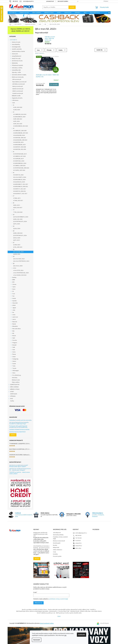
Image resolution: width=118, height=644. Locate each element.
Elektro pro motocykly (18, 77)
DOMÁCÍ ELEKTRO (14, 384)
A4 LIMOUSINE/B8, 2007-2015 (20, 133)
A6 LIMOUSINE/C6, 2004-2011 (20, 186)
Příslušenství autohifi (17, 65)
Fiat (13, 296)
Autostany (14, 378)
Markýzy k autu (16, 380)
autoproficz (78, 543)
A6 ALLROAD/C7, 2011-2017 (20, 193)
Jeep (13, 310)
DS (13, 291)
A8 (13, 203)
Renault (14, 345)
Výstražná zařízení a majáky (19, 75)
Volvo (13, 373)
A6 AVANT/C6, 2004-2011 (19, 191)
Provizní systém (57, 556)
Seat (13, 350)
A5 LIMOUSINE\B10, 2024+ (19, 163)
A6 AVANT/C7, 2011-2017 (19, 189)
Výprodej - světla (16, 72)
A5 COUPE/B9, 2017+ (18, 159)
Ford (13, 294)
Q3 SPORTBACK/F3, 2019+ (20, 221)
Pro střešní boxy (16, 375)
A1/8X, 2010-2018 (17, 107)
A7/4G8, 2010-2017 (18, 200)
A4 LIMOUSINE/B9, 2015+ (19, 145)
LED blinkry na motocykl (18, 84)
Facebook (78, 541)
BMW (13, 280)
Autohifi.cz (93, 609)
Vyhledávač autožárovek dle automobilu (20, 420)
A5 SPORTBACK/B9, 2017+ (20, 154)
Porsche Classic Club (63, 611)
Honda (14, 298)
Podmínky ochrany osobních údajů (60, 538)
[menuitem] (13, 12)
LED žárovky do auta (17, 61)
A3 (13, 112)
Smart (14, 357)
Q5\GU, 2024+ (16, 238)
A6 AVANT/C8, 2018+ (18, 175)
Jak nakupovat (50, 1)
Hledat (72, 7)
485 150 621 (78, 535)
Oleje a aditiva (15, 382)
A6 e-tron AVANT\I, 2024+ (19, 177)
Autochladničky (16, 44)
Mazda (14, 324)
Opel (13, 338)
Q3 (13, 214)
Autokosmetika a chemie (18, 51)
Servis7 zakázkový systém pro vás (46, 613)
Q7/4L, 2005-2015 (17, 247)
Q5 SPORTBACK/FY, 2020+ (20, 235)
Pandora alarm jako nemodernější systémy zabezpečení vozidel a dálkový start (68, 609)
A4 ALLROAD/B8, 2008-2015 (20, 140)
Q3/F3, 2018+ (16, 224)
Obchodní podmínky (63, 1)
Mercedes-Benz (16, 329)
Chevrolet (15, 303)
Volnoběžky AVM (16, 70)
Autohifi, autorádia (17, 49)
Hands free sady (16, 58)
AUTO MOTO (13, 40)
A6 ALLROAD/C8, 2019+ (19, 182)
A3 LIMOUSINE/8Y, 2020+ (19, 117)
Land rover (15, 317)
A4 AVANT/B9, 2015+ (18, 142)
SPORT (12, 392)
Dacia (13, 289)
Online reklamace (57, 550)
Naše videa (78, 548)
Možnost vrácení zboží (59, 541)
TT (13, 210)
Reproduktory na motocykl (19, 82)
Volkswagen (15, 370)
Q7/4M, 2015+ (16, 245)
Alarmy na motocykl (17, 86)
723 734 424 (78, 538)
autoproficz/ (78, 546)
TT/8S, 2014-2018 (17, 212)
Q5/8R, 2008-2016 (17, 233)
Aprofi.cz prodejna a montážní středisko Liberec (34, 609)
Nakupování (56, 547)
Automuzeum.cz (53, 611)
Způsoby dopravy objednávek (17, 431)
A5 (13, 152)
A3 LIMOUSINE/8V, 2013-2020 (20, 126)
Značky (12, 401)
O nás (54, 552)
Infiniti (14, 305)
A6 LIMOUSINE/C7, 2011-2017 (20, 184)
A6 (13, 173)
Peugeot (14, 343)
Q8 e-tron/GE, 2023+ (18, 252)
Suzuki (14, 364)
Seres (14, 352)
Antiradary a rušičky (17, 68)
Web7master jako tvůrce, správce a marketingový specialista (32, 611)
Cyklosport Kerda (74, 611)
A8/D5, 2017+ (16, 205)
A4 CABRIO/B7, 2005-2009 (19, 131)
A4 (13, 128)
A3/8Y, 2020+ (16, 121)
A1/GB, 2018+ (16, 110)
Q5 (13, 231)
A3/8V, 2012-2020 (17, 124)
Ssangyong (15, 359)
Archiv (13, 434)
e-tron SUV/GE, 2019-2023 (19, 275)
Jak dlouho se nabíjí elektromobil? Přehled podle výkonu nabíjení (18, 465)
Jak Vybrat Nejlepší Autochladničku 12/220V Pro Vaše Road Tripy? (19, 423)
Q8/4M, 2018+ (16, 254)
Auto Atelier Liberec (96, 611)
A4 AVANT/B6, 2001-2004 (19, 149)
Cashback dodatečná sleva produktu (19, 429)
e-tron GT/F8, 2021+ (18, 270)
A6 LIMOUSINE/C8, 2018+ (19, 179)
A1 (13, 105)
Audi (13, 103)
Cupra (13, 287)
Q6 (13, 263)
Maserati (14, 322)
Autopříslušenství (16, 56)
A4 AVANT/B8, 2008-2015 (19, 138)
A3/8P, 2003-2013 (17, 119)
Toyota (14, 368)
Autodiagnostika (16, 47)
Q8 (13, 249)
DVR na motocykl (16, 79)
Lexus (13, 315)
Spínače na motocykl (17, 89)
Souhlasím (81, 635)
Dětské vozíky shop (85, 611)
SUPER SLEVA (13, 394)
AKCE (11, 398)
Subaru (14, 361)
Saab (13, 347)
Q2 (13, 226)
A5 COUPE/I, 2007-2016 (19, 170)
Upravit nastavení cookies (47, 623)
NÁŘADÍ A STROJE (14, 389)
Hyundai (14, 301)
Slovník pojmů (56, 543)
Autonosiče (15, 54)
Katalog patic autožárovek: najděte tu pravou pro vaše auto (40, 534)
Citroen (14, 284)
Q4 (13, 256)
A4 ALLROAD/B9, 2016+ (19, 135)
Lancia (14, 319)
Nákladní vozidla (16, 96)
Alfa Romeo (15, 100)
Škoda (14, 354)
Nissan (14, 336)
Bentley (14, 277)
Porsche (14, 340)
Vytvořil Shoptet (104, 623)
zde (65, 635)
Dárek (59, 616)
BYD (13, 282)
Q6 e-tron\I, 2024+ (18, 266)
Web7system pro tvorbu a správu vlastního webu (69, 613)
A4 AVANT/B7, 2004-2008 (19, 147)
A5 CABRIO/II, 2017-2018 (19, 156)
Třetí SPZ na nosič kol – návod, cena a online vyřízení (19, 473)
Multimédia (15, 63)
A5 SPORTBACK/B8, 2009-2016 (21, 168)
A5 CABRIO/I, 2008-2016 (19, 165)
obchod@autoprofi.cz (81, 533)
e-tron (14, 268)
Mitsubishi (15, 326)
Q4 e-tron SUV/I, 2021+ (19, 259)
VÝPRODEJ (13, 396)
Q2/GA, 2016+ (16, 228)
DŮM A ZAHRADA (14, 387)
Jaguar (14, 308)
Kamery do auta (16, 42)
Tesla (13, 366)
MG (13, 333)
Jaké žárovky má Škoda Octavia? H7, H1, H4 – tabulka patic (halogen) (20, 469)
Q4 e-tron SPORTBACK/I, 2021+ (21, 261)
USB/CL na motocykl (17, 91)
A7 (13, 196)
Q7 (13, 242)
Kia (13, 312)
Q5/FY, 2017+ (16, 240)
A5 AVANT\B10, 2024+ (18, 161)
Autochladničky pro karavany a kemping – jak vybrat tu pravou (41, 547)
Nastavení (36, 640)
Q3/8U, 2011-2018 (17, 219)
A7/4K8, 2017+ (17, 198)
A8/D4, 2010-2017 (17, 207)
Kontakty (55, 554)
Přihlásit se (38, 602)
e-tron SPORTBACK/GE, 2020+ (21, 273)
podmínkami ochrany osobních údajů (58, 599)
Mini (13, 331)
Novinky (55, 545)
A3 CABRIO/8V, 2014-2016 (19, 114)
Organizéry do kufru (17, 98)
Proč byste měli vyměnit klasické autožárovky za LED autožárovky (18, 426)
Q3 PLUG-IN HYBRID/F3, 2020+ (20, 217)
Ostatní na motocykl (17, 93)
